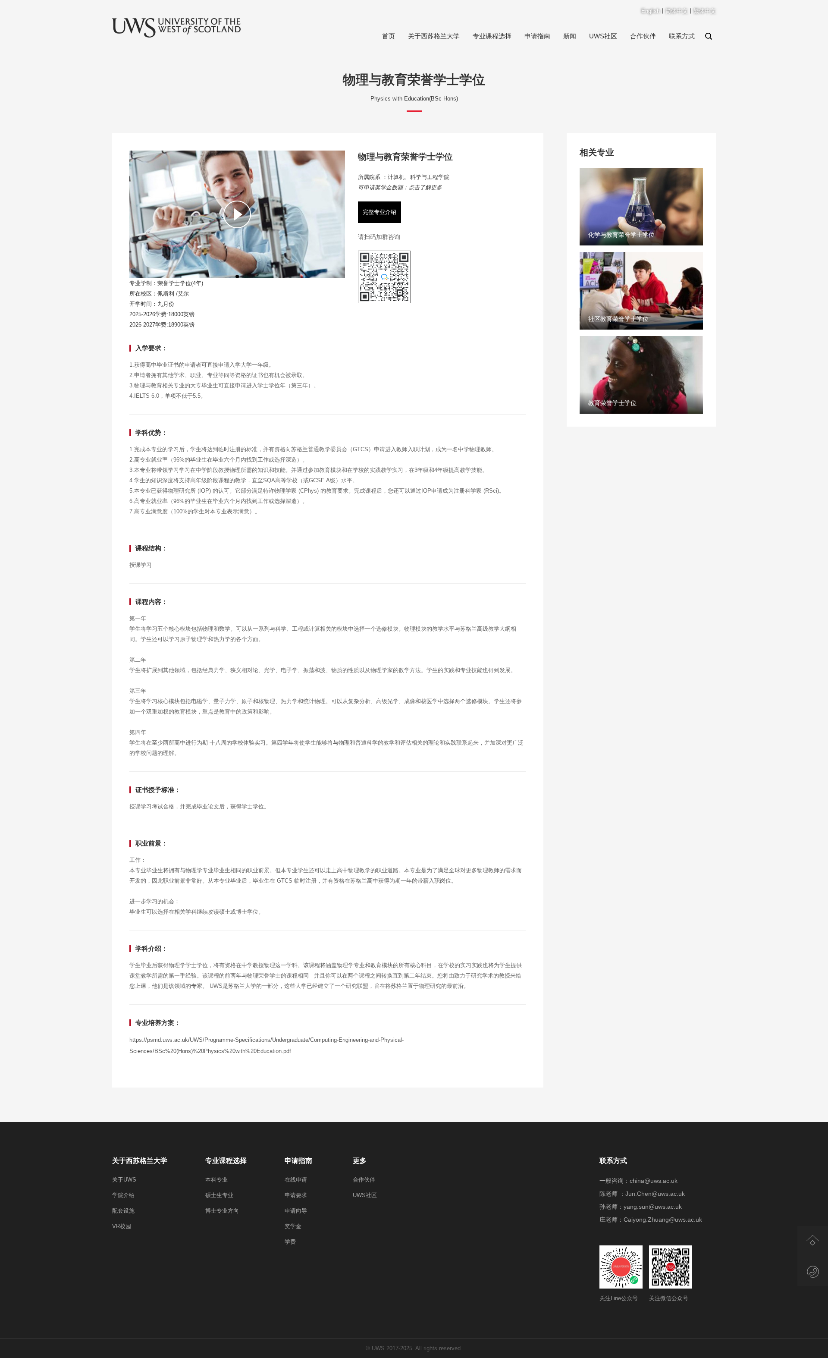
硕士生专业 (219, 1195)
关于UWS (124, 1179)
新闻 (569, 36)
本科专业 (216, 1179)
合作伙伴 (643, 36)
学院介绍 (123, 1195)
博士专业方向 (222, 1210)
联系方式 (682, 36)
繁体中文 (704, 11)
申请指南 (537, 36)
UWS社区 (603, 36)
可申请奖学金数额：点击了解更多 (400, 187)
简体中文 (676, 11)
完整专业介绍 (379, 212)
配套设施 (123, 1210)
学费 (290, 1242)
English (650, 11)
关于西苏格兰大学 (434, 36)
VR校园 (121, 1226)
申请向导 (296, 1210)
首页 (388, 36)
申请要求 (296, 1195)
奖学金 (293, 1226)
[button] (237, 276)
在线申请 (296, 1179)
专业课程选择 (492, 36)
